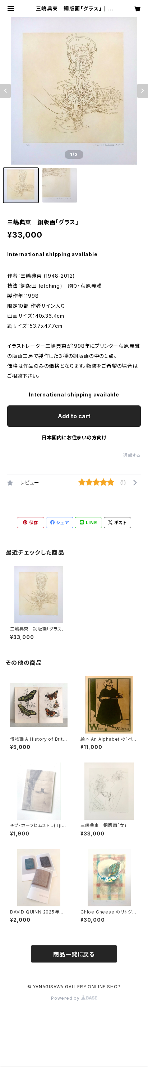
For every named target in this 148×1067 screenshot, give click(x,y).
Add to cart (74, 416)
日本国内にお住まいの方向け (74, 437)
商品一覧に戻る (74, 954)
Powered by (66, 998)
